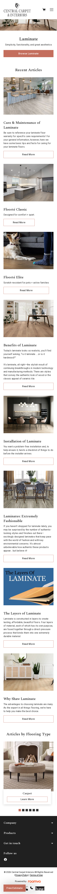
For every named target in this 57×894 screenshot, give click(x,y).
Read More (28, 154)
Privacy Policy (21, 875)
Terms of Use (36, 875)
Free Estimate (15, 888)
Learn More (27, 799)
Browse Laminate (28, 53)
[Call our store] (31, 888)
